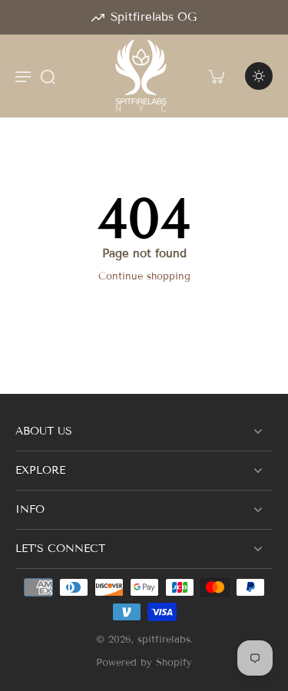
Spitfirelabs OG (154, 17)
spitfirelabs (163, 639)
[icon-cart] (216, 76)
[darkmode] (259, 76)
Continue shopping (144, 276)
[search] (48, 76)
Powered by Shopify (144, 662)
